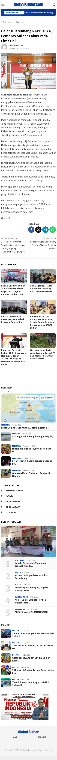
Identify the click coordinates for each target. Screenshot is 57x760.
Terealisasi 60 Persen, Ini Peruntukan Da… (32, 647)
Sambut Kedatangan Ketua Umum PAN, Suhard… (33, 635)
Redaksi (42, 737)
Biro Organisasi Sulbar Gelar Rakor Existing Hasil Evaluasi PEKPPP (41, 288)
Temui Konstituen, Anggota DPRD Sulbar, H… (30, 684)
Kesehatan (19, 560)
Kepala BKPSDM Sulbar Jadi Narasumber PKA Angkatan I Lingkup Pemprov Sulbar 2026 (13, 290)
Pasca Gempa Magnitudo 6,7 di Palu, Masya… (25, 427)
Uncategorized (22, 609)
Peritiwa (6, 387)
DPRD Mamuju (13, 507)
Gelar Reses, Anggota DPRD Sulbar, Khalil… (31, 659)
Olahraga (11, 512)
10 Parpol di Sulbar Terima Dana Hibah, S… (33, 671)
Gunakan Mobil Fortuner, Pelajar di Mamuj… (31, 474)
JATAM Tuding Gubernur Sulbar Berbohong (31, 577)
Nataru (9, 496)
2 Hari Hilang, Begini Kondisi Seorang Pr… (32, 462)
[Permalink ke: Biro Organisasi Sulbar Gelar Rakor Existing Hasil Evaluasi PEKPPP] (43, 276)
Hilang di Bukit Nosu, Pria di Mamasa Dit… (31, 450)
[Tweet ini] (38, 229)
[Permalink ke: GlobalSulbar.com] (4, 47)
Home (14, 737)
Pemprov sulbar (14, 490)
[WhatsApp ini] (52, 229)
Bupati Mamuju (13, 501)
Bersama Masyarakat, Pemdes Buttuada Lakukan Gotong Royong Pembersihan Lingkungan (13, 245)
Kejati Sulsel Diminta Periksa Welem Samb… (30, 601)
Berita (18, 572)
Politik (5, 624)
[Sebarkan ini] (31, 229)
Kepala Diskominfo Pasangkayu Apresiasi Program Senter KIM (12, 319)
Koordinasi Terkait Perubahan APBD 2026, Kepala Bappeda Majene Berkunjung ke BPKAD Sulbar (42, 322)
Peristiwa (5, 425)
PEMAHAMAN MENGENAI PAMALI (31, 612)
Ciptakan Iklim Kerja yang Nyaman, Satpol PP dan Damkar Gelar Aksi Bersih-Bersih (42, 354)
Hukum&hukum (21, 597)
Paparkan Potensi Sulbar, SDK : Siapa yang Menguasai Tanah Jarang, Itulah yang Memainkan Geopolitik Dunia (13, 357)
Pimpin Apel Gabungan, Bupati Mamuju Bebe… (31, 589)
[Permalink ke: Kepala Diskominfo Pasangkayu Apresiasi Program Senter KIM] (14, 307)
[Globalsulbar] (28, 4)
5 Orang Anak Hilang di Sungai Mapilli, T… (32, 438)
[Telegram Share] (45, 229)
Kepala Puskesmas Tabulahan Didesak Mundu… (31, 564)
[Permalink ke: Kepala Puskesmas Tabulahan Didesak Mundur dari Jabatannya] (28, 541)
